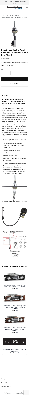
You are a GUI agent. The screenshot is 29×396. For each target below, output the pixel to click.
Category (3, 379)
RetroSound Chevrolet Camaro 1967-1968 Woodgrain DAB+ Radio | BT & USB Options (14, 329)
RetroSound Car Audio (10, 13)
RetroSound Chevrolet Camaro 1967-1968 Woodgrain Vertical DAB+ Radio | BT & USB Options (14, 307)
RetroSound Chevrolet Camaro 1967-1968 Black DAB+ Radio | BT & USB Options (14, 285)
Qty (2, 69)
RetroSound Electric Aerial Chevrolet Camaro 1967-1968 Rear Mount (14, 18)
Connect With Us (6, 386)
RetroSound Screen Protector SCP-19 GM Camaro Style (14, 350)
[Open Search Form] (5, 7)
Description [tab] (5, 96)
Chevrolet (12, 15)
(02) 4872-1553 (14, 1)
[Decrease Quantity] (2, 73)
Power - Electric (4, 15)
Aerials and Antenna (21, 13)
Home (2, 13)
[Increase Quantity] (8, 73)
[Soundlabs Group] (14, 7)
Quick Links (4, 382)
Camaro (17, 15)
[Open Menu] (2, 7)
